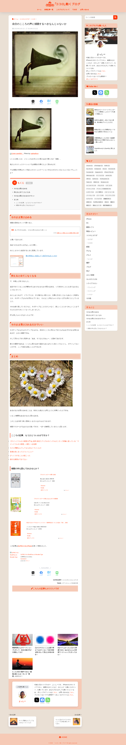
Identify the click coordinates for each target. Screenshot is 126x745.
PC (87, 223)
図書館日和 (107, 198)
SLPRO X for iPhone (25, 546)
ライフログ (98, 198)
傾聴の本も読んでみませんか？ (25, 205)
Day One (89, 169)
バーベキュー (90, 195)
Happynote (99, 172)
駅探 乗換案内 (107, 205)
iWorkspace (90, 175)
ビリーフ (100, 195)
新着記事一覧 (48, 9)
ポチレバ (27, 560)
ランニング (91, 287)
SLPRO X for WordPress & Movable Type (32, 554)
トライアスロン (91, 283)
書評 (87, 263)
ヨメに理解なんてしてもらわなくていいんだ (25, 448)
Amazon (43, 485)
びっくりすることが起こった (20, 455)
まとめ (16, 199)
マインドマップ (110, 195)
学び (87, 271)
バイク (90, 294)
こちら (54, 692)
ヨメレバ (67, 490)
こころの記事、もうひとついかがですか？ (29, 202)
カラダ (90, 239)
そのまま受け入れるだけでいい (24, 196)
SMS (88, 178)
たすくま (109, 185)
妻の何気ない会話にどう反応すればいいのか (41, 256)
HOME (64, 737)
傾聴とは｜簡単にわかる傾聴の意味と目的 (68, 233)
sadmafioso (34, 153)
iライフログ (100, 175)
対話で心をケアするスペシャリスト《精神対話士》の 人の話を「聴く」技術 (47, 522)
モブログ (89, 198)
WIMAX (96, 182)
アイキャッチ (90, 188)
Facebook (42, 703)
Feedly (47, 703)
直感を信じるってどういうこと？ (21, 452)
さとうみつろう (91, 185)
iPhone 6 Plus (109, 172)
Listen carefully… (17, 153)
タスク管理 (99, 192)
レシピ (90, 259)
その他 (88, 298)
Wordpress (104, 182)
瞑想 (88, 205)
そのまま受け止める (20, 188)
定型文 (88, 202)
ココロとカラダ (73, 580)
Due (105, 169)
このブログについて (63, 9)
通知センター (97, 205)
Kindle (42, 488)
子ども (88, 251)
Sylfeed (95, 178)
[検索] (115, 17)
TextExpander (104, 178)
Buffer (107, 165)
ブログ (88, 267)
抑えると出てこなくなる (22, 192)
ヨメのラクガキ (91, 279)
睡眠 (112, 202)
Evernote (111, 169)
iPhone (88, 219)
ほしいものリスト (92, 79)
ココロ (64, 580)
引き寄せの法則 (98, 202)
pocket (109, 175)
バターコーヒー (109, 192)
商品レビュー (91, 231)
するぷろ (101, 185)
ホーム (39, 9)
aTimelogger (98, 165)
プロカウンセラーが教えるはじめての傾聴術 (46, 498)
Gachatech (23, 559)
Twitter (89, 182)
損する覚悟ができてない (18, 459)
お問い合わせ (84, 9)
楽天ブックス (44, 490)
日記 (107, 202)
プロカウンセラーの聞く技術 (48, 474)
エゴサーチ (90, 192)
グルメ (88, 255)
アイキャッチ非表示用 (70, 583)
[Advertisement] (45, 612)
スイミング (91, 291)
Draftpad (98, 169)
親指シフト (90, 227)
